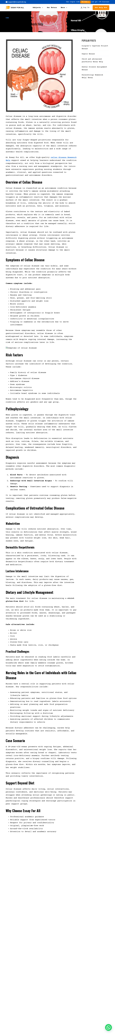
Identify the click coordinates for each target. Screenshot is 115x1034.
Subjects (37, 8)
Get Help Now (101, 8)
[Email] (16, 2)
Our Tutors (52, 8)
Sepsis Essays (88, 54)
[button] (108, 1027)
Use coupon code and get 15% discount (87, 2)
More (63, 8)
